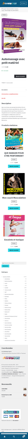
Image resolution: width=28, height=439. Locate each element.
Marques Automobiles (9, 294)
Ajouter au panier (20, 76)
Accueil (4, 8)
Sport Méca (7, 331)
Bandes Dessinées (8, 281)
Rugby (6, 314)
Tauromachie (7, 336)
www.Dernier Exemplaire (10, 340)
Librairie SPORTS (10, 8)
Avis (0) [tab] (3, 98)
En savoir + (16, 420)
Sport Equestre (8, 329)
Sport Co (6, 320)
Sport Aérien (7, 318)
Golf (5, 292)
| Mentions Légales (18, 372)
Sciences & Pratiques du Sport (11, 316)
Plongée (6, 305)
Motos (6, 298)
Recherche (5, 266)
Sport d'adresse (8, 322)
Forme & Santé (9, 82)
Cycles (6, 285)
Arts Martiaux (7, 278)
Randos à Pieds (8, 307)
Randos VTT (7, 311)
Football (6, 287)
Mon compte (4, 436)
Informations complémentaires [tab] (10, 94)
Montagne (7, 296)
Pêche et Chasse (8, 303)
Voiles (6, 338)
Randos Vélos (7, 309)
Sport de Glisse (8, 327)
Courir (6, 283)
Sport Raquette (8, 333)
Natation (6, 300)
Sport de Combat (8, 325)
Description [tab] (5, 89)
